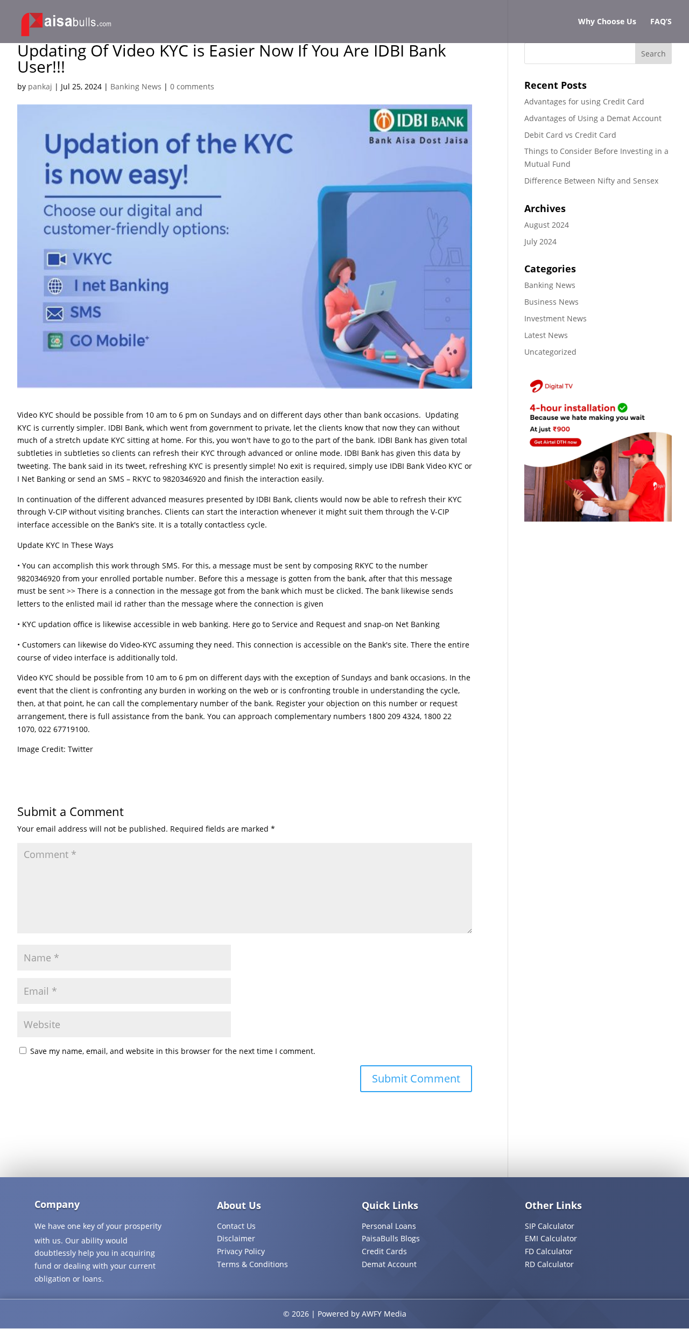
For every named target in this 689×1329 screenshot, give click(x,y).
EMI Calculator (551, 1238)
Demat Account (389, 1264)
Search (653, 53)
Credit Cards (384, 1251)
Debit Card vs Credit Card (570, 135)
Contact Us (236, 1226)
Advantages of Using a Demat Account (593, 118)
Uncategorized (550, 352)
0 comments (192, 86)
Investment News (555, 318)
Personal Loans (389, 1226)
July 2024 (540, 241)
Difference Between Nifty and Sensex (591, 180)
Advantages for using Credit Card (584, 101)
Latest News (546, 335)
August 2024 (546, 225)
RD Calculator (549, 1264)
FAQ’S (661, 22)
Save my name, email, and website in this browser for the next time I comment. (172, 1051)
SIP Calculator (549, 1226)
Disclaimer (236, 1238)
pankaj (40, 86)
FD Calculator (549, 1251)
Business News (551, 302)
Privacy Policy (241, 1251)
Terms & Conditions (252, 1264)
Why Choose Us (607, 22)
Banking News (135, 86)
